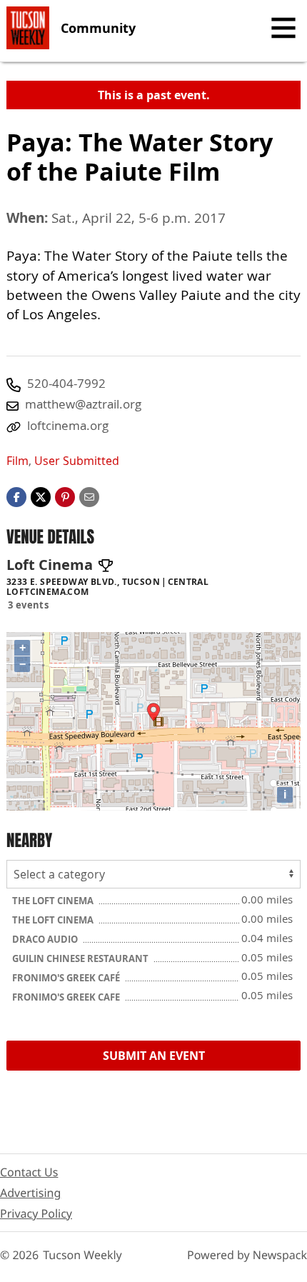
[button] (65, 496)
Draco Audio (46, 939)
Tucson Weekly (82, 1255)
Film (17, 461)
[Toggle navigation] (283, 28)
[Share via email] (89, 496)
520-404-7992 (66, 383)
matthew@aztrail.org (83, 404)
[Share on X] (41, 496)
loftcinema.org (68, 425)
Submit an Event (154, 1055)
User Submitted (76, 461)
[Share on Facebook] (16, 496)
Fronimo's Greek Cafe (67, 997)
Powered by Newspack (247, 1255)
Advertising (30, 1193)
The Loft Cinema (54, 900)
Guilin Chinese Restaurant (81, 958)
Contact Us (29, 1172)
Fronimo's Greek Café (67, 977)
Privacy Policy (36, 1213)
